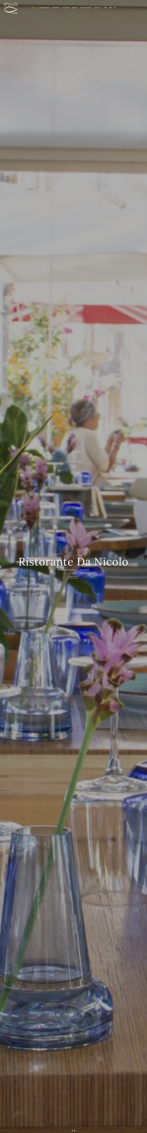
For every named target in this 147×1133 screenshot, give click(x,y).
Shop (105, 7)
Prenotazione (85, 7)
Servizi (75, 7)
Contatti (97, 7)
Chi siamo (66, 7)
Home (34, 7)
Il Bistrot (56, 7)
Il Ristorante (43, 7)
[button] (72, 1130)
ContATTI (73, 576)
